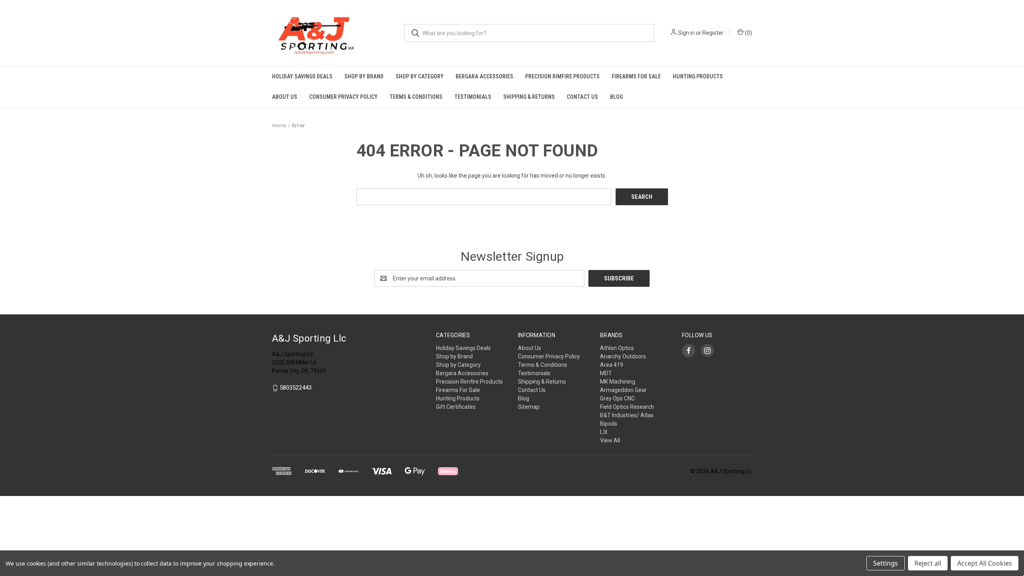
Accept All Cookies (984, 563)
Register (713, 33)
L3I (603, 432)
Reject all (927, 563)
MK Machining (617, 381)
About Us (284, 97)
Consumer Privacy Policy (343, 97)
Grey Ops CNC (617, 398)
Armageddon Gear (623, 390)
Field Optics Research (627, 407)
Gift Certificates (456, 407)
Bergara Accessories (484, 76)
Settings (885, 563)
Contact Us (582, 97)
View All (610, 440)
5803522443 (296, 388)
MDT (606, 373)
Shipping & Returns (529, 97)
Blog (616, 97)
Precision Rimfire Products (562, 76)
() (748, 33)
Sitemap (529, 407)
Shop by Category (420, 76)
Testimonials (472, 97)
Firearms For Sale (636, 76)
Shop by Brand (364, 76)
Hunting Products (698, 76)
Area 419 (611, 365)
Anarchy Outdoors (623, 356)
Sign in (686, 33)
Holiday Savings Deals (302, 76)
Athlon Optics (617, 348)
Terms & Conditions (416, 97)
